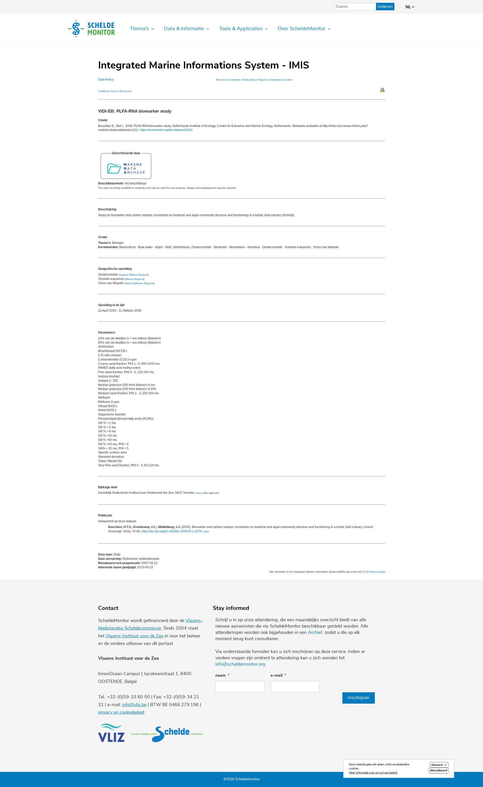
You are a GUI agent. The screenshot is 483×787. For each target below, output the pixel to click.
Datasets (276, 79)
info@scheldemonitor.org (240, 664)
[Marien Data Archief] (125, 173)
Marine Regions (139, 274)
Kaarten (288, 79)
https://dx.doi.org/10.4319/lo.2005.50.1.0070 (172, 531)
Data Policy (106, 79)
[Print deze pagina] (382, 89)
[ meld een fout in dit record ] (115, 91)
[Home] (91, 29)
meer (198, 492)
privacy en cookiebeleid (121, 712)
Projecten (262, 79)
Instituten (234, 79)
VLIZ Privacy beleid (374, 571)
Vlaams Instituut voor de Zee (134, 636)
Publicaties (249, 79)
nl (409, 7)
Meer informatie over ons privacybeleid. (373, 772)
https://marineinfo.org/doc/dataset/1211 (166, 130)
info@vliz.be (134, 705)
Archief (315, 632)
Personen (221, 79)
